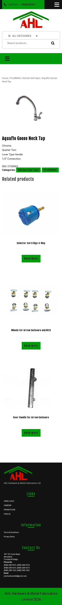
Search (52, 43)
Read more (31, 258)
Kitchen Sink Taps (31, 78)
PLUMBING (15, 78)
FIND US (7, 514)
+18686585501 (27, 3)
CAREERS (7, 505)
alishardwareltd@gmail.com (15, 576)
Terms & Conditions (11, 532)
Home (5, 78)
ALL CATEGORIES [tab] (21, 36)
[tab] (56, 5)
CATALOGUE (9, 501)
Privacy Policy (9, 537)
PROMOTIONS (9, 510)
